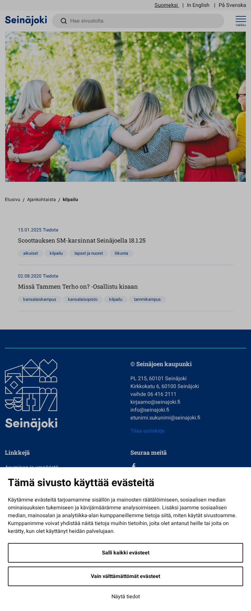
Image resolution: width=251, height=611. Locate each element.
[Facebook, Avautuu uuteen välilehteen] (188, 466)
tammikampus (147, 299)
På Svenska (232, 5)
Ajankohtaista (41, 199)
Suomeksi (166, 5)
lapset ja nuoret (89, 253)
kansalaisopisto (82, 299)
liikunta (121, 253)
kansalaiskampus (39, 299)
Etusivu (12, 199)
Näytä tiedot (125, 597)
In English (198, 5)
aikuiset (30, 253)
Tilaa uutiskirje (147, 431)
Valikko (241, 25)
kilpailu (56, 253)
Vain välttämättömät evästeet (125, 576)
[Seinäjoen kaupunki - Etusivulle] (26, 21)
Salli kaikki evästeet (125, 553)
